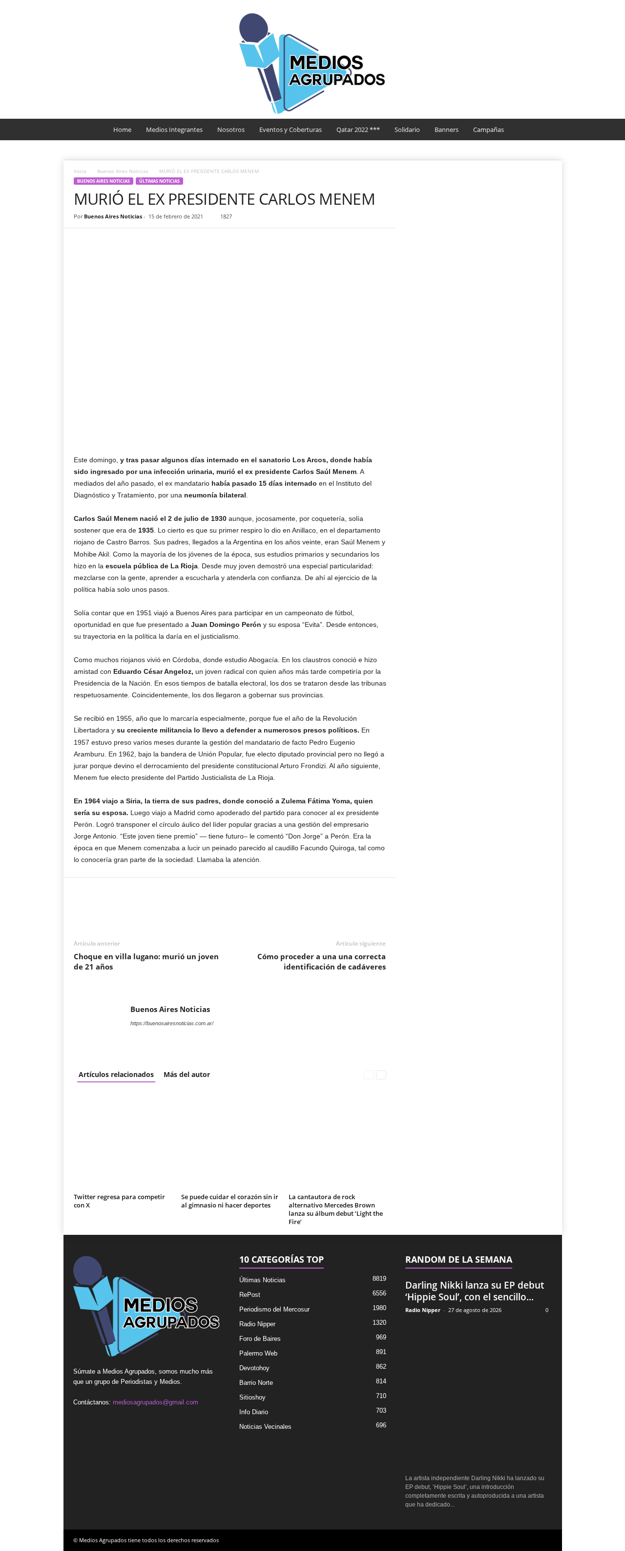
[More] (196, 243)
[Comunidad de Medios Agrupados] (312, 63)
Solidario (407, 129)
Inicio (80, 171)
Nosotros (231, 129)
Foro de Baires (260, 1338)
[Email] (151, 243)
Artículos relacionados (116, 1074)
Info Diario (253, 1412)
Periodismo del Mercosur (274, 1309)
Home (122, 129)
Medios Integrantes (174, 129)
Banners (446, 129)
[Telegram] (173, 243)
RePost (249, 1294)
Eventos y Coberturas (290, 129)
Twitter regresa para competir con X (119, 1200)
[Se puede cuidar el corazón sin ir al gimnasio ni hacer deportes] (230, 1141)
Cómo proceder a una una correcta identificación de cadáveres (321, 961)
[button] (547, 129)
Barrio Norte (256, 1382)
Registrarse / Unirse (524, 6)
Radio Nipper (257, 1324)
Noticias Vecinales (265, 1426)
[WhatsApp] (128, 243)
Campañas (488, 129)
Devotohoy (254, 1368)
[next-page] (381, 1074)
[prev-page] (369, 1074)
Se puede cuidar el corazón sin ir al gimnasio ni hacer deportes (229, 1200)
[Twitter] (106, 243)
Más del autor (187, 1074)
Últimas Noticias (159, 181)
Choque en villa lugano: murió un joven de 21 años (146, 961)
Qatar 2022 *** (358, 129)
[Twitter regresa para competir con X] (122, 1141)
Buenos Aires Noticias (122, 171)
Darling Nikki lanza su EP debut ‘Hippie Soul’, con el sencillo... (474, 1291)
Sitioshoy (252, 1397)
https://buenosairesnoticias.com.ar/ (171, 1023)
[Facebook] (83, 243)
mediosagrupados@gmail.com (155, 1402)
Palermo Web (258, 1353)
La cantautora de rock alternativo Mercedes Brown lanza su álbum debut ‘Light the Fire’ (336, 1209)
